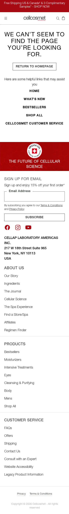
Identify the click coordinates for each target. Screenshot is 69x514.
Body (8, 391)
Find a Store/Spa (16, 315)
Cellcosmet (39, 504)
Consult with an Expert (20, 459)
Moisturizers (12, 360)
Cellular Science (15, 299)
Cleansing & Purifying (19, 383)
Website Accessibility (18, 467)
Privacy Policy (16, 209)
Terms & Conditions (51, 205)
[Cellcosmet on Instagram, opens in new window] (18, 227)
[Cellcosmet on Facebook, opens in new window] (7, 227)
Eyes (7, 375)
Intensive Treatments (18, 367)
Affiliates (10, 322)
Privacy (21, 494)
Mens (8, 398)
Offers (8, 436)
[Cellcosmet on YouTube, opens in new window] (28, 227)
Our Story (11, 276)
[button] (63, 18)
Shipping (10, 444)
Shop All (34, 115)
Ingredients (12, 284)
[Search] (58, 18)
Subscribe (34, 217)
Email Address (19, 191)
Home (34, 91)
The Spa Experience (18, 307)
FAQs (8, 428)
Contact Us (12, 451)
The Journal (12, 291)
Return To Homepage (34, 66)
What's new (34, 99)
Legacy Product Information (23, 475)
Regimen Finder (15, 330)
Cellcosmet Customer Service (34, 123)
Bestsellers (34, 107)
